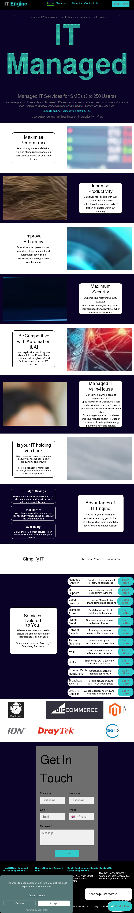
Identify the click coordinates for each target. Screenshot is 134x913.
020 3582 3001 (123, 876)
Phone (72, 809)
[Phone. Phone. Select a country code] (74, 816)
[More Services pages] (69, 4)
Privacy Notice (125, 900)
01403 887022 (83, 110)
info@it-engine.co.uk (116, 878)
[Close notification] (128, 891)
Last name (74, 793)
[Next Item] (16, 710)
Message (46, 826)
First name (45, 793)
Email (44, 809)
